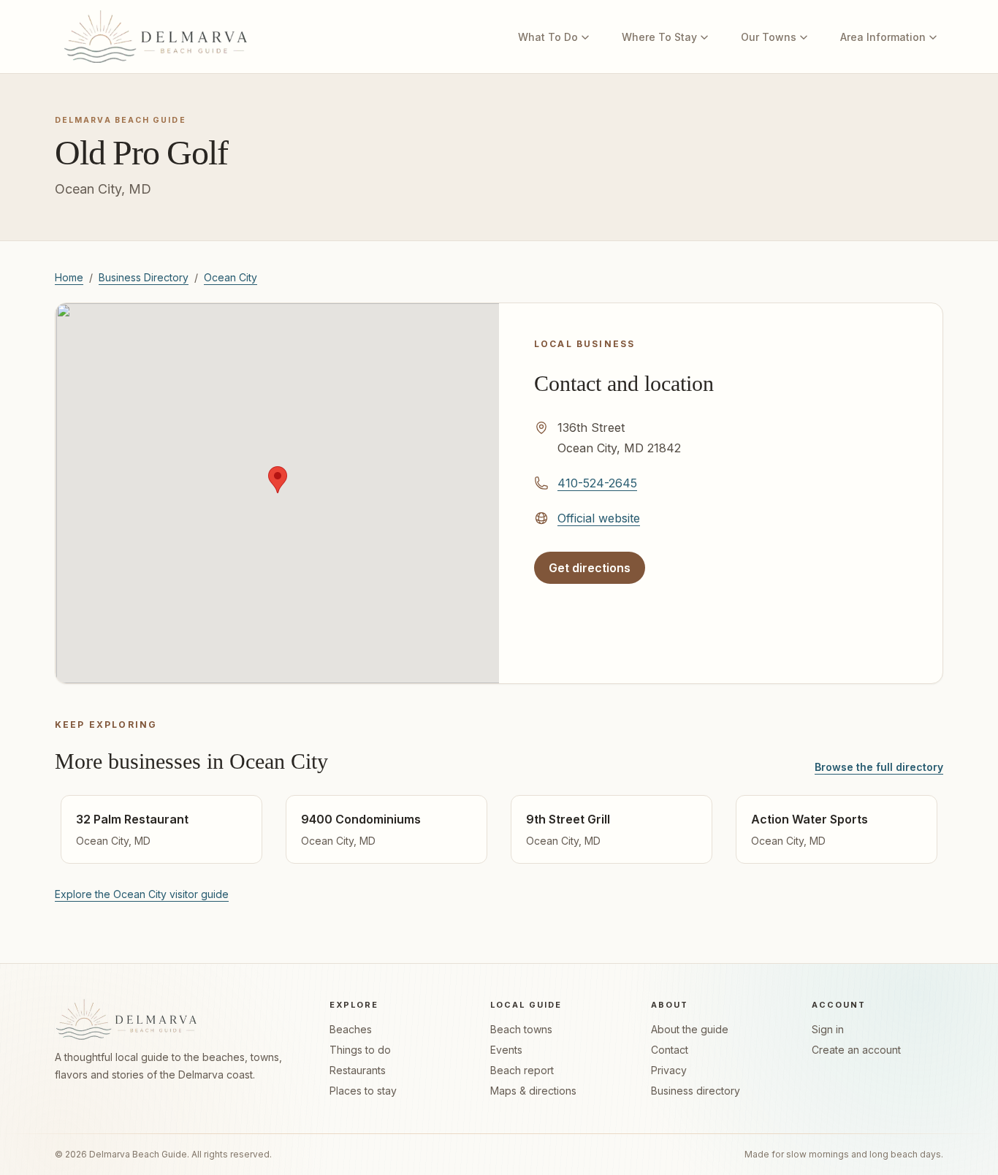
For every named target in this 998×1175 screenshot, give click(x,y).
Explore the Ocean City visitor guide (142, 894)
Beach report (522, 1070)
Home (69, 277)
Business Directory (143, 277)
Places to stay (363, 1090)
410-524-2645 (597, 483)
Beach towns (521, 1029)
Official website (598, 517)
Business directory (695, 1090)
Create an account (856, 1049)
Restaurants (358, 1070)
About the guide (689, 1029)
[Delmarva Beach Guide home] (155, 36)
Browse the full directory (879, 767)
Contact (669, 1049)
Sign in (828, 1029)
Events (506, 1049)
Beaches (351, 1029)
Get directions (596, 572)
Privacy (669, 1070)
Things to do (360, 1049)
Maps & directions (533, 1090)
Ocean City (230, 277)
